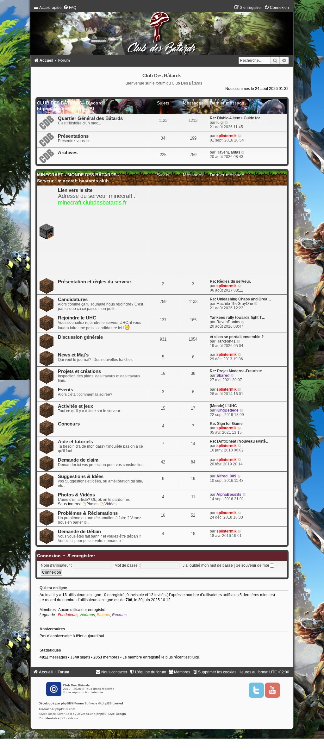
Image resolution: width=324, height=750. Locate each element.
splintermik (226, 136)
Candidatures (73, 299)
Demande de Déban (79, 531)
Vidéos (110, 504)
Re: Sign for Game (226, 423)
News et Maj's (73, 354)
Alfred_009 (226, 476)
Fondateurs (68, 615)
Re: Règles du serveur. (230, 281)
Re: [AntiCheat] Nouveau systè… (240, 441)
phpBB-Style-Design (111, 713)
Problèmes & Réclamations (88, 513)
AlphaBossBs (228, 494)
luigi (220, 122)
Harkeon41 (226, 341)
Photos (92, 504)
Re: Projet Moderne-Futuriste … (238, 371)
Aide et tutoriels (75, 441)
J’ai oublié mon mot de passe (208, 565)
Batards (103, 615)
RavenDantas (228, 152)
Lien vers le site (75, 190)
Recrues (119, 615)
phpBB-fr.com (65, 709)
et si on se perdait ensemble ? (237, 337)
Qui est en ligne (53, 588)
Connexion (49, 555)
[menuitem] (69, 7)
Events (65, 389)
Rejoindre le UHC (77, 317)
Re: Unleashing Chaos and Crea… (240, 299)
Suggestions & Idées (80, 476)
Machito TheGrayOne (234, 303)
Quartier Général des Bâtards (90, 118)
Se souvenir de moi (253, 565)
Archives (68, 152)
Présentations (73, 136)
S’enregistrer (81, 555)
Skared (222, 375)
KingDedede (227, 410)
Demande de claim (78, 460)
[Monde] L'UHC (223, 406)
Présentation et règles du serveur (94, 281)
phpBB (66, 703)
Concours (69, 423)
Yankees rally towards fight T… (237, 317)
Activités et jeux (75, 406)
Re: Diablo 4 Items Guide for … (237, 118)
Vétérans (87, 615)
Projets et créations (79, 371)
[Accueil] (162, 31)
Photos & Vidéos (76, 494)
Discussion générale (80, 337)
